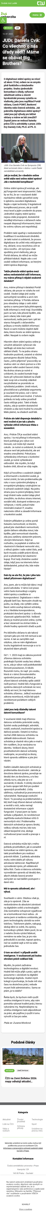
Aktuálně (8, 28)
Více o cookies (25, 1209)
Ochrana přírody (21, 1127)
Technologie (37, 1120)
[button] (3, 20)
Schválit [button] (26, 1204)
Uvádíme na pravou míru (37, 1130)
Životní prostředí (21, 1121)
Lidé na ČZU (8, 1124)
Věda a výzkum (6, 1130)
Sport (34, 1124)
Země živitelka (22, 1070)
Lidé (17, 28)
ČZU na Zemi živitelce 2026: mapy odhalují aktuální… (21, 1080)
